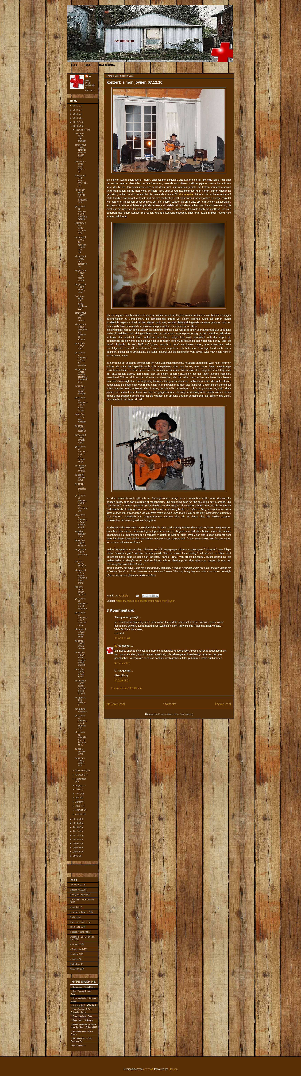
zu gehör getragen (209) (80, 477)
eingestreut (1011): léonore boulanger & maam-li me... (81, 375)
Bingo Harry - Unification (83, 1020)
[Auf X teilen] (150, 596)
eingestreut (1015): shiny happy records (80, 275)
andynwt (148, 1068)
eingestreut (75, 890)
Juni (77, 793)
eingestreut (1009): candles (80, 468)
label (87, 65)
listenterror (75, 927)
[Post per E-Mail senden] (137, 595)
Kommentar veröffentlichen (126, 688)
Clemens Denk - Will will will (84, 1005)
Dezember (80, 130)
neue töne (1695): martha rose (80, 762)
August (79, 785)
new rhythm (75, 969)
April (77, 802)
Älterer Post (223, 704)
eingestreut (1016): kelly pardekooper (81, 261)
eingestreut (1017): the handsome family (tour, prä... (81, 244)
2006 (75, 856)
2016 (75, 126)
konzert (142, 600)
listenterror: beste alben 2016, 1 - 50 (80, 166)
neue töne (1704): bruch (80, 346)
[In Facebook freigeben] (153, 596)
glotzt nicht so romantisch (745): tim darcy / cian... (81, 738)
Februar (79, 810)
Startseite (169, 704)
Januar (79, 814)
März (78, 806)
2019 (75, 114)
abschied (74, 954)
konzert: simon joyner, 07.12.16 (80, 591)
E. (115, 645)
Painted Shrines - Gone (82, 1016)
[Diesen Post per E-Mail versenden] (143, 596)
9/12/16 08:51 (122, 662)
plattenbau (75, 964)
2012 (75, 831)
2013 (75, 827)
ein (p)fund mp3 (77, 894)
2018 (75, 118)
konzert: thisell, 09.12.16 (80, 563)
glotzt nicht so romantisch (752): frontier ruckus (81, 403)
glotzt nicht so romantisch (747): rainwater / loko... (81, 618)
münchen (153, 600)
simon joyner (167, 600)
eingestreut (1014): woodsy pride (80, 288)
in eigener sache (78, 932)
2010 (75, 839)
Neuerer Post (116, 704)
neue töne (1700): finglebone (81, 488)
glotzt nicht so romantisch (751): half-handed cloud (81, 454)
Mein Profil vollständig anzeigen (89, 85)
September (80, 779)
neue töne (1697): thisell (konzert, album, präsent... (80, 658)
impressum (107, 65)
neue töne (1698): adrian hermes (80, 645)
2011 (75, 835)
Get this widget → (78, 1045)
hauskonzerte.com (126, 600)
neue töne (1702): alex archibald (81, 418)
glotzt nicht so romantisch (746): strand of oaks (81, 721)
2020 (75, 110)
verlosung (74, 944)
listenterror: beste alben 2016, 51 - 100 (81, 181)
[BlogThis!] (147, 596)
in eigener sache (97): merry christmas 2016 (81, 302)
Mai (77, 797)
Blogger (172, 1068)
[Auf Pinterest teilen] (157, 596)
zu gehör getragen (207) (80, 751)
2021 (75, 106)
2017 (75, 122)
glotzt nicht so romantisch (82, 900)
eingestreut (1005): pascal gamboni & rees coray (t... (80, 687)
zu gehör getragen (78, 912)
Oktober (79, 775)
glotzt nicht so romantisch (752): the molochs (81, 358)
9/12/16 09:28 (122, 680)
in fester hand (76, 949)
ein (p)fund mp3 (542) (81, 710)
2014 (75, 823)
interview (74, 959)
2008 (75, 848)
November (80, 770)
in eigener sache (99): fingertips (80, 137)
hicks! (72, 917)
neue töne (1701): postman (80, 428)
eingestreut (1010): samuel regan (80, 439)
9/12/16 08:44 (122, 638)
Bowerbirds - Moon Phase (84, 987)
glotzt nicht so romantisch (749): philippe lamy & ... (81, 521)
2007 (75, 852)
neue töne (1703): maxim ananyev (80, 390)
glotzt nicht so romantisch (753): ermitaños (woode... (81, 212)
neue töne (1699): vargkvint (80, 543)
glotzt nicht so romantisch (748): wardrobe (81, 603)
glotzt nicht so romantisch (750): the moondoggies (81, 503)
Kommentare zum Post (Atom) (175, 714)
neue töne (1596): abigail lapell (80, 673)
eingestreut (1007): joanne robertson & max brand (81, 576)
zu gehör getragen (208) (80, 534)
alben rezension (77, 922)
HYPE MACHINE (84, 981)
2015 (75, 819)
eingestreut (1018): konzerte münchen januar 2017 (81, 151)
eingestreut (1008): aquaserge (81, 553)
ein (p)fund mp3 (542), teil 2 (81, 701)
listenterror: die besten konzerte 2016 (80, 228)
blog (74, 65)
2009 (75, 843)
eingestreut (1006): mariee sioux (80, 633)
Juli (77, 789)
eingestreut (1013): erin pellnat (80, 317)
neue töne (74, 885)
